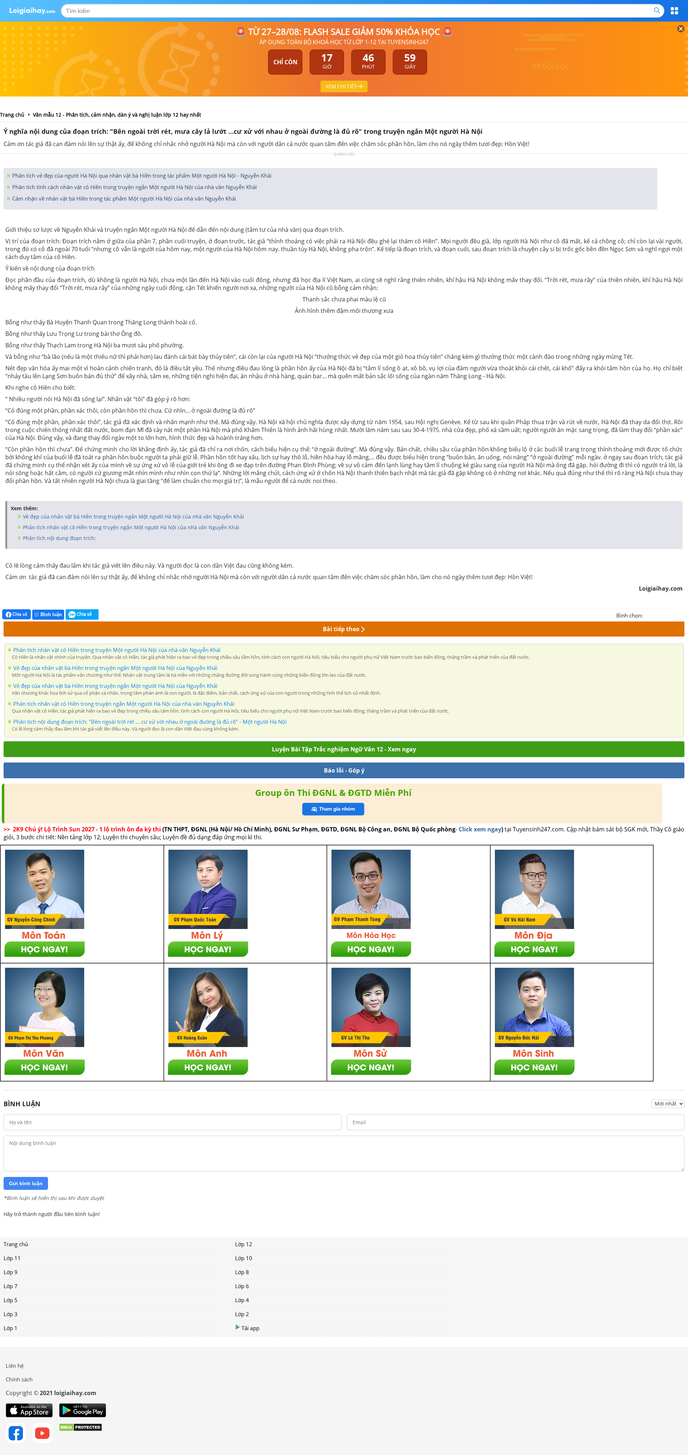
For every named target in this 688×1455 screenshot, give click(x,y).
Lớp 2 (242, 1314)
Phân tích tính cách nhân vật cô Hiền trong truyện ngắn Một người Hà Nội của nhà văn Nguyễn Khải (134, 187)
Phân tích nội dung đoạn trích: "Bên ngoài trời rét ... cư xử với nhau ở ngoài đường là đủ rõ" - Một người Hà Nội (150, 721)
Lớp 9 (11, 1272)
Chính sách (19, 1379)
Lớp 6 (242, 1286)
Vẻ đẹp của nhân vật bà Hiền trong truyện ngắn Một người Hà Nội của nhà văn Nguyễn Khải (133, 516)
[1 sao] (648, 614)
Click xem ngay (480, 829)
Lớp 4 (242, 1300)
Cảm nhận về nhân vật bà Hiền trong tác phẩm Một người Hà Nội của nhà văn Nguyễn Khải (123, 198)
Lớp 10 (243, 1258)
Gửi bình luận (26, 1183)
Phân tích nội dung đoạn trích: (59, 538)
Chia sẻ (19, 614)
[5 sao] (683, 614)
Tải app (250, 1328)
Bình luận (51, 614)
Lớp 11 (12, 1258)
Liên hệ (15, 1365)
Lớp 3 (11, 1314)
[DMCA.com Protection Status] (80, 1433)
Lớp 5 (11, 1300)
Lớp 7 (11, 1286)
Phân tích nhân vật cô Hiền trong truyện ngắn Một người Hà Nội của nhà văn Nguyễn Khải (130, 527)
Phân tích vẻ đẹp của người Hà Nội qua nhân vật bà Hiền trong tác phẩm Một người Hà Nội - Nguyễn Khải (141, 175)
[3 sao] (665, 614)
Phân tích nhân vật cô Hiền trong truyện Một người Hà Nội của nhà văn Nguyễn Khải (117, 649)
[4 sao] (674, 614)
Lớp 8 (242, 1272)
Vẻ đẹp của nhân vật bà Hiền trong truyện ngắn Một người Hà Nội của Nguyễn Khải (115, 667)
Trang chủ (16, 1244)
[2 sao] (657, 614)
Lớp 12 (243, 1244)
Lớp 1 (11, 1328)
